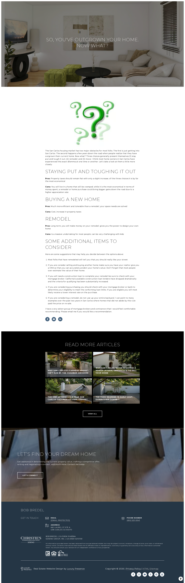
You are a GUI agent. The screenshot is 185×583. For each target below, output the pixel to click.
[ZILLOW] (162, 574)
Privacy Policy (133, 569)
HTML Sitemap (150, 569)
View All (92, 414)
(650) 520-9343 (133, 520)
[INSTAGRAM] (139, 574)
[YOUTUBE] (145, 574)
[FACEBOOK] (133, 574)
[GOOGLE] (156, 574)
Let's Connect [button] (30, 475)
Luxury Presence (76, 569)
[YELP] (150, 574)
